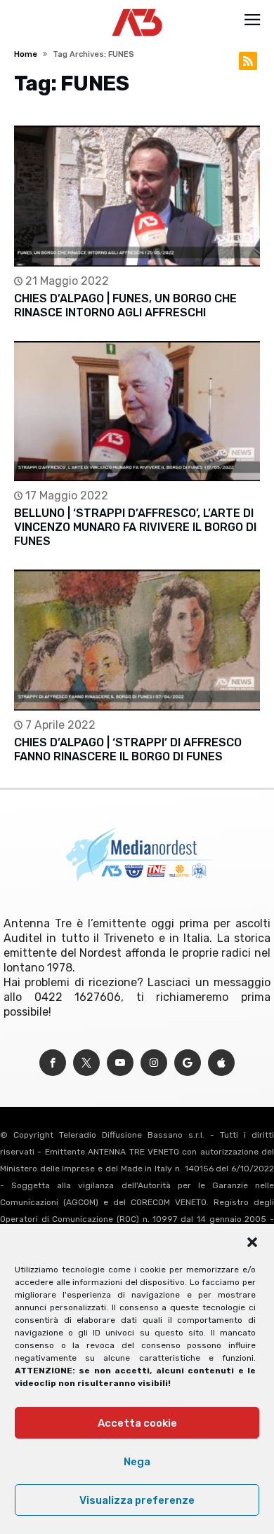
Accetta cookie (137, 1423)
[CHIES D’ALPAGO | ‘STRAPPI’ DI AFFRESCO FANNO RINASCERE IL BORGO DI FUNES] (136, 640)
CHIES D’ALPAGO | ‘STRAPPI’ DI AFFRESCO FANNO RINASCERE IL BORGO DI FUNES (128, 749)
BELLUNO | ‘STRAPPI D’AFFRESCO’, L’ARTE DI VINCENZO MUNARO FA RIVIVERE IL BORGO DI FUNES (135, 527)
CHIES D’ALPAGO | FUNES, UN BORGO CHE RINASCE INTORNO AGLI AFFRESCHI (125, 305)
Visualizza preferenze (137, 1500)
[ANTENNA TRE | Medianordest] (137, 8)
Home (25, 54)
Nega (137, 1461)
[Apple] (221, 1063)
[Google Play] (187, 1063)
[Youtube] (120, 1063)
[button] (252, 1242)
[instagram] (154, 1063)
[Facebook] (52, 1063)
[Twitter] (86, 1063)
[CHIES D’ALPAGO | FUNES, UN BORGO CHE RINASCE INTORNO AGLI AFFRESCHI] (136, 196)
